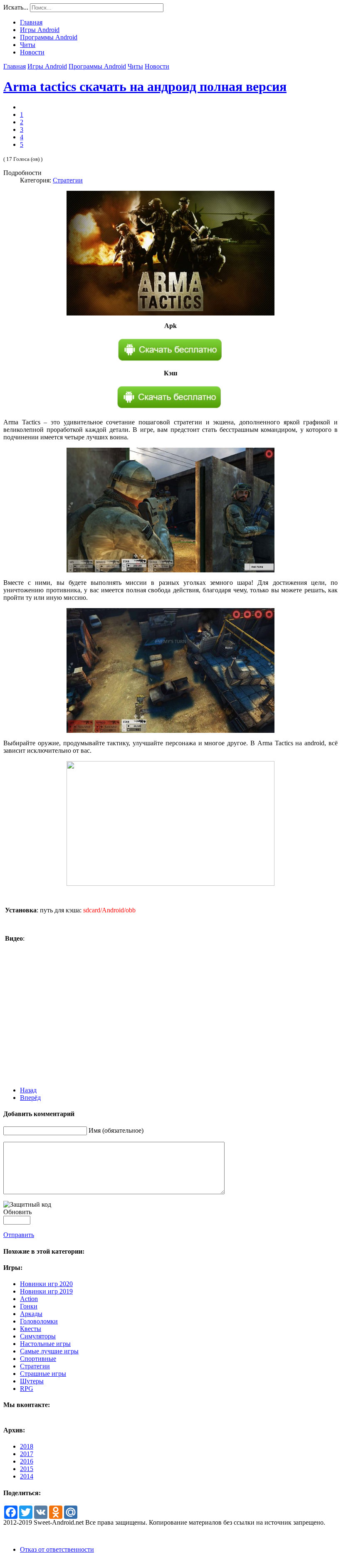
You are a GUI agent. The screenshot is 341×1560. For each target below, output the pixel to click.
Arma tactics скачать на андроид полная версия (145, 86)
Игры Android (47, 66)
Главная (14, 66)
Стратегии (68, 180)
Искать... (15, 7)
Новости (157, 66)
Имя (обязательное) (116, 1130)
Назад (28, 1090)
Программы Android (97, 66)
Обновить (17, 1211)
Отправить (18, 1234)
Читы (135, 66)
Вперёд (30, 1097)
